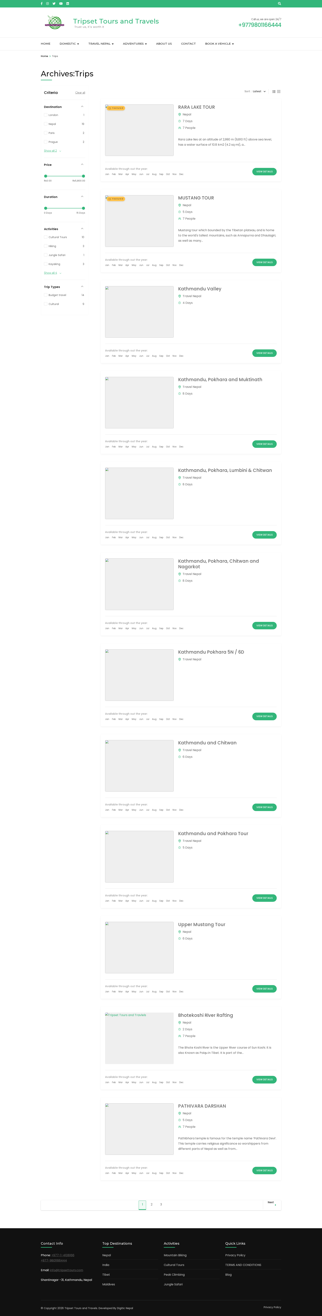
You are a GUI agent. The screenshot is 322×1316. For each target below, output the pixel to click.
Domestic (68, 43)
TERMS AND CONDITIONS (243, 1265)
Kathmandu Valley (199, 289)
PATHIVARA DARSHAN (202, 1106)
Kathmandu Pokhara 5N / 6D (211, 652)
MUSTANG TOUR (196, 198)
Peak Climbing (174, 1274)
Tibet (106, 1274)
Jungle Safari (173, 1284)
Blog (228, 1274)
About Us (164, 43)
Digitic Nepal (125, 1308)
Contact (188, 43)
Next (271, 1202)
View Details (264, 171)
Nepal (187, 114)
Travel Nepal (99, 43)
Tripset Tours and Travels (116, 21)
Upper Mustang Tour (201, 924)
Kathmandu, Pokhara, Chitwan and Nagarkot (218, 564)
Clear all (80, 92)
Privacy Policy (235, 1255)
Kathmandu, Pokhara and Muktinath (220, 379)
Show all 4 (50, 273)
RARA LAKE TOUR (196, 107)
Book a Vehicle (218, 43)
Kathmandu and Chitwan (207, 743)
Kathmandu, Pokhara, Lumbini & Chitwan (225, 470)
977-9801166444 (55, 1260)
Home (45, 43)
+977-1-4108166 (62, 1255)
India (105, 1265)
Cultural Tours (174, 1265)
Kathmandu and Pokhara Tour (213, 833)
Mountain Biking (175, 1255)
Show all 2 (50, 150)
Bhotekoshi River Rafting (205, 1015)
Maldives (108, 1284)
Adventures (133, 43)
